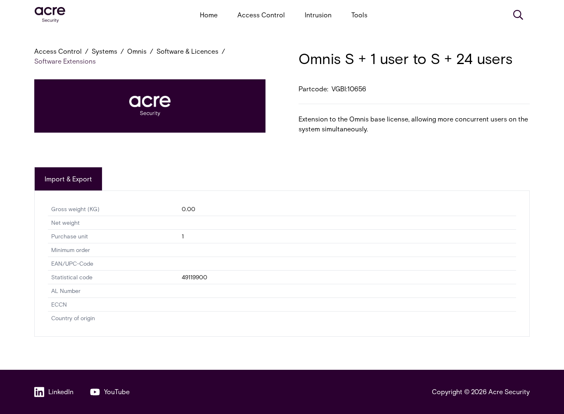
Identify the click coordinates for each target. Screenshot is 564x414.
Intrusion (318, 15)
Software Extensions (65, 61)
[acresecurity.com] (50, 15)
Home (209, 15)
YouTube (117, 391)
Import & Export (68, 179)
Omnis (137, 51)
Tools (359, 15)
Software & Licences (187, 51)
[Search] (518, 14)
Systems (104, 51)
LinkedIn (60, 391)
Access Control (261, 15)
